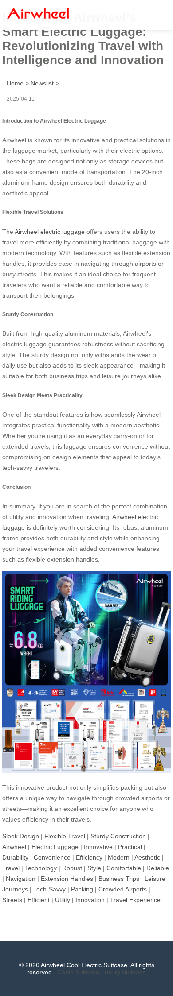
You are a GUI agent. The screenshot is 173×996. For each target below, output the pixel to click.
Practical (130, 846)
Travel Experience (135, 899)
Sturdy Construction (118, 836)
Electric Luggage (55, 846)
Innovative (98, 846)
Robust (72, 868)
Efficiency (89, 857)
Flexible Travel (64, 836)
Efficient (39, 899)
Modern (119, 857)
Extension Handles (67, 878)
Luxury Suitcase (123, 972)
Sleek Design (20, 836)
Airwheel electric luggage (50, 231)
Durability (15, 857)
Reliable (157, 868)
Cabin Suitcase (78, 972)
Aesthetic (147, 857)
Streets (12, 899)
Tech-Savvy (49, 889)
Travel (11, 868)
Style (94, 868)
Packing (82, 889)
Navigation (20, 878)
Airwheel (14, 846)
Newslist (42, 83)
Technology (41, 868)
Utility (62, 899)
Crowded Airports (122, 889)
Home (15, 83)
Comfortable (123, 868)
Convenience (52, 857)
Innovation (90, 899)
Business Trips (118, 878)
